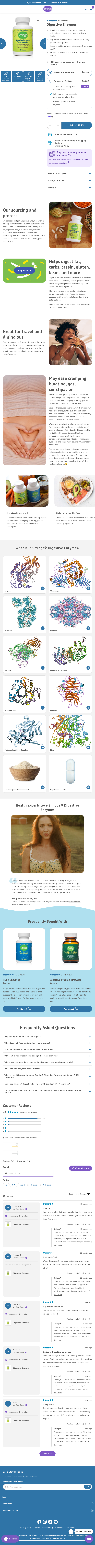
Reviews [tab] (8, 1161)
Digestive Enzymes (21, 1224)
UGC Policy (70, 1528)
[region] (10, 1149)
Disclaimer (58, 1528)
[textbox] (28, 1173)
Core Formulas (75, 901)
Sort (71, 1194)
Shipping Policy (62, 146)
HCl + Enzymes (11, 979)
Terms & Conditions (43, 1528)
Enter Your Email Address (13, 1482)
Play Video (23, 270)
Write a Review (83, 1169)
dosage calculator (60, 163)
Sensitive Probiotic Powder (65, 979)
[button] (57, 20)
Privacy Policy (25, 1528)
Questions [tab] (23, 1161)
